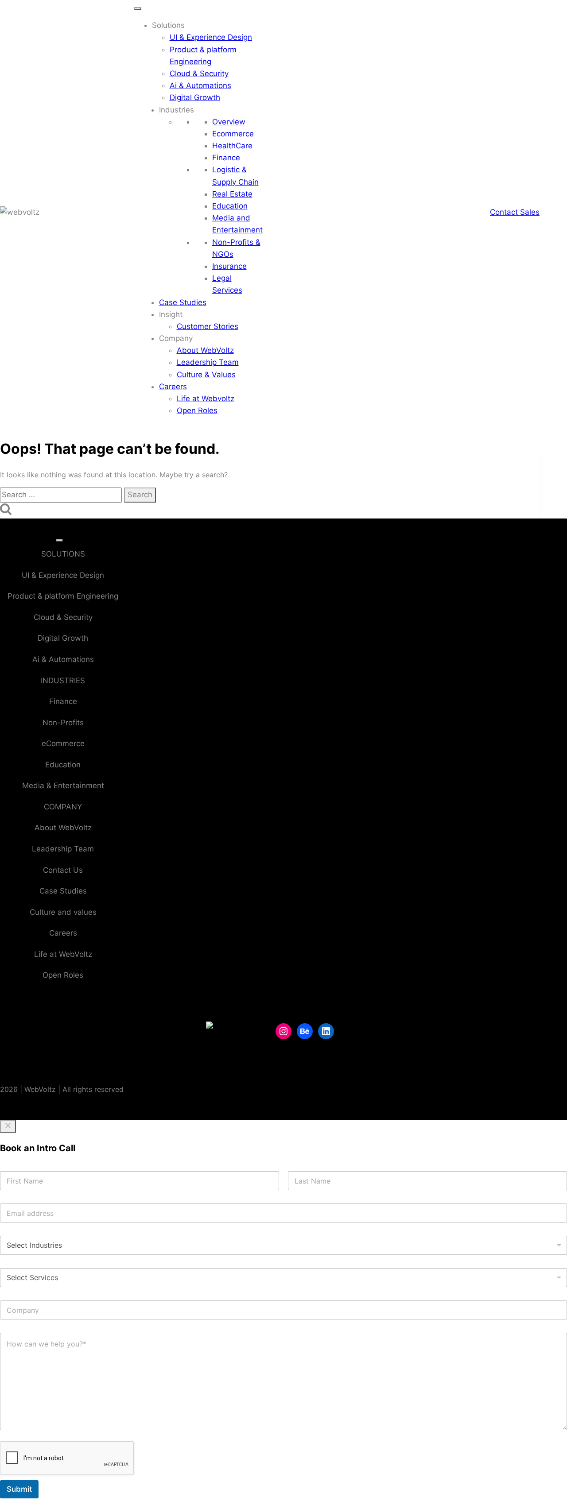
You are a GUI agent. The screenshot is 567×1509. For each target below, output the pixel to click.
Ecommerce (233, 133)
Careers (173, 386)
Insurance (229, 266)
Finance (226, 157)
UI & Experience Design (211, 37)
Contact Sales (515, 212)
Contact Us (63, 870)
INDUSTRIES (63, 680)
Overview (228, 121)
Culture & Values (206, 374)
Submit (19, 1489)
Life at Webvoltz (205, 398)
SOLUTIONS (63, 553)
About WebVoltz (205, 350)
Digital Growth (195, 97)
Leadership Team (208, 362)
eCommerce (63, 743)
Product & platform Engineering (63, 596)
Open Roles (197, 410)
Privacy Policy (300, 1098)
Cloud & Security (199, 73)
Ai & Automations (200, 85)
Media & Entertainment (63, 785)
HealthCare (232, 145)
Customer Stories (207, 326)
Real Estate (232, 194)
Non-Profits (63, 722)
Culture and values (63, 912)
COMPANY (63, 806)
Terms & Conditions (311, 1083)
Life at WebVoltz (63, 954)
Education (230, 205)
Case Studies (182, 302)
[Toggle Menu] (137, 8)
